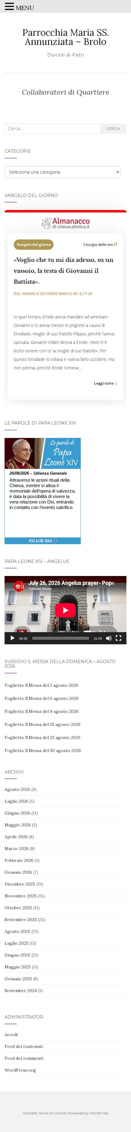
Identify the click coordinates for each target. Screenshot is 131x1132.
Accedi (11, 1034)
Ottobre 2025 (18, 907)
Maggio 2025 (18, 967)
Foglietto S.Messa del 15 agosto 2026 (42, 724)
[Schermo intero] (118, 638)
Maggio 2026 (18, 825)
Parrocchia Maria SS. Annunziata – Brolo (65, 37)
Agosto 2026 (17, 789)
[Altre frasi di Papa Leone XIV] (43, 544)
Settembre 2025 (21, 919)
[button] (10, 7)
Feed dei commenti (24, 1058)
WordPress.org (20, 1070)
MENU (25, 8)
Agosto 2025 (17, 931)
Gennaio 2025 (18, 978)
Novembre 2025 (21, 896)
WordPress (99, 1113)
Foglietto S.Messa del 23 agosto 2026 (42, 737)
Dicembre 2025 (20, 884)
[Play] (12, 638)
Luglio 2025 (16, 943)
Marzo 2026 (17, 848)
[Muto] (109, 638)
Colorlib (60, 1113)
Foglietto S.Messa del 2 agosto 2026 (41, 685)
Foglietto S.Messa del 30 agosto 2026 (43, 750)
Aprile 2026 (16, 836)
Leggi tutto (104, 383)
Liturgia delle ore (98, 244)
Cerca (113, 128)
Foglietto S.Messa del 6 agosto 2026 (42, 698)
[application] (65, 610)
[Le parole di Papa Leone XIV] (43, 442)
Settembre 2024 (21, 990)
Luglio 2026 (16, 801)
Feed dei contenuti (24, 1046)
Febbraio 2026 (19, 860)
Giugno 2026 (17, 813)
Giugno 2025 (17, 955)
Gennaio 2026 (18, 872)
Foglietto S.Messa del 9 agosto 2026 (42, 711)
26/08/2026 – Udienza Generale (38, 473)
